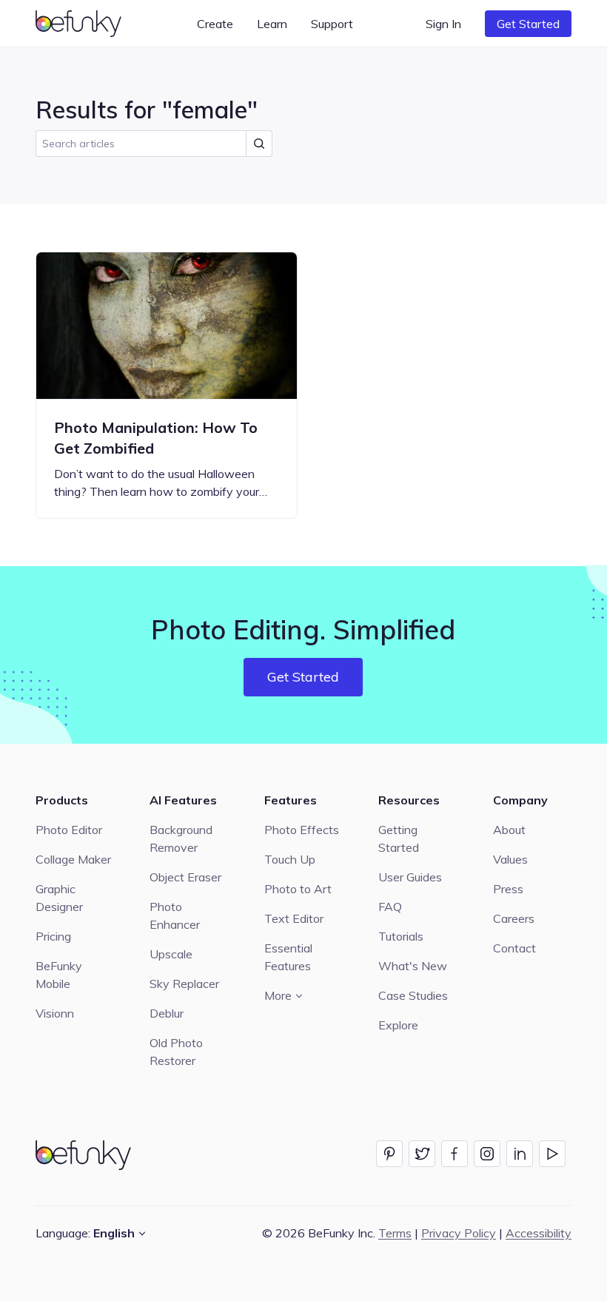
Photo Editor (69, 829)
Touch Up (289, 859)
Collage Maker (73, 859)
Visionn (55, 1013)
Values (510, 859)
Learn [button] (272, 23)
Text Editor (293, 918)
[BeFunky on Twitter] (422, 1153)
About (509, 829)
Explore (398, 1025)
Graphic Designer (59, 897)
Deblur (167, 1013)
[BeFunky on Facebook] (454, 1153)
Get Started (528, 23)
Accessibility (538, 1233)
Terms (395, 1233)
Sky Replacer (184, 983)
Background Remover (181, 838)
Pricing (53, 936)
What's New (412, 965)
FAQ (390, 906)
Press (508, 888)
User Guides (410, 877)
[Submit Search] (259, 143)
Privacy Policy (458, 1233)
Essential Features (288, 957)
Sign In (443, 23)
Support (332, 23)
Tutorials (400, 936)
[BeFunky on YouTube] (552, 1153)
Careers (513, 918)
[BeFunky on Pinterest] (389, 1153)
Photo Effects (301, 829)
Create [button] (215, 23)
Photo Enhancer (175, 915)
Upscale (171, 954)
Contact (514, 948)
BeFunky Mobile (59, 974)
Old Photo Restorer (176, 1051)
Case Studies (413, 995)
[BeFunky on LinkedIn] (519, 1153)
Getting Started (398, 838)
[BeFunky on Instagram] (487, 1153)
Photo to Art (298, 888)
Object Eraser (185, 877)
